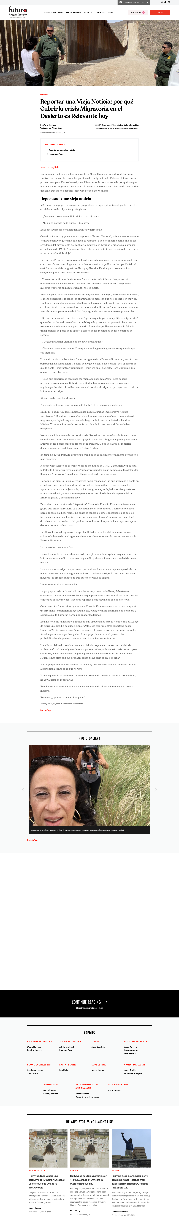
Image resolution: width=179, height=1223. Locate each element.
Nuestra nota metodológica (89, 1007)
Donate (160, 12)
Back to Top (45, 710)
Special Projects (73, 12)
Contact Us (100, 12)
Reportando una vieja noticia (62, 150)
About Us (88, 12)
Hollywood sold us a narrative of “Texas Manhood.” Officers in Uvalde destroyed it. (88, 1179)
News (110, 12)
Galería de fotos (56, 154)
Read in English (49, 167)
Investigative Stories (53, 12)
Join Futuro (136, 12)
